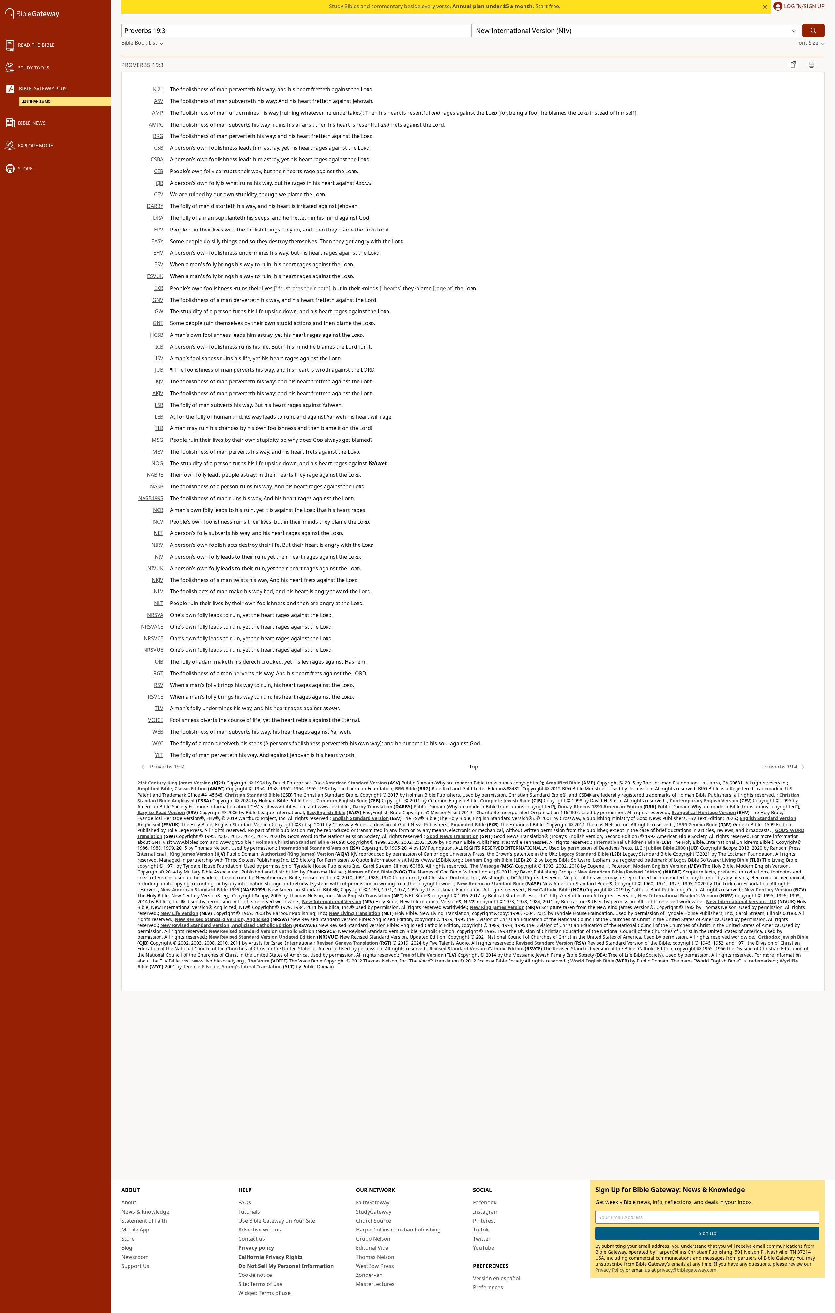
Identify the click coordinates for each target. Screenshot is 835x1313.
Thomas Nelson (375, 1257)
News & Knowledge (145, 1211)
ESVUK (155, 276)
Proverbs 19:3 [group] (142, 64)
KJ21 (158, 89)
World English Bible (592, 961)
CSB (158, 147)
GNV (157, 300)
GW (159, 311)
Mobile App (135, 1229)
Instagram (486, 1211)
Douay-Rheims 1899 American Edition (600, 806)
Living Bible (735, 860)
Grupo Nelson (373, 1238)
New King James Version (497, 907)
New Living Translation (354, 913)
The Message (484, 866)
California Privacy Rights (270, 1257)
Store (128, 1238)
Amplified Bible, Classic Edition (172, 788)
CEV (158, 194)
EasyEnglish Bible (326, 812)
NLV (158, 591)
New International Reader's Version (678, 895)
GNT (158, 323)
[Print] (811, 64)
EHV (158, 252)
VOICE (155, 720)
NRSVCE (153, 638)
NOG (157, 463)
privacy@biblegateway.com (686, 1270)
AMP (157, 112)
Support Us (135, 1266)
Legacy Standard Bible (584, 854)
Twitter (482, 1238)
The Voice (258, 961)
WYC (157, 743)
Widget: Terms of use (264, 1293)
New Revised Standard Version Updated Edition (262, 937)
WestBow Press (375, 1266)
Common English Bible (341, 801)
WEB (157, 731)
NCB (158, 510)
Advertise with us (259, 1229)
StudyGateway (373, 1211)
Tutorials (249, 1211)
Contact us (251, 1238)
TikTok (481, 1229)
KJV (159, 381)
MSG (157, 439)
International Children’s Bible (626, 842)
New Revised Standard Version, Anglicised (222, 919)
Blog (126, 1247)
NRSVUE (153, 649)
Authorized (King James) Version (297, 854)
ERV (158, 229)
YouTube (483, 1247)
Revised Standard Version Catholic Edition (476, 949)
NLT (158, 603)
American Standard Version (356, 783)
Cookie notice (255, 1274)
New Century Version (768, 890)
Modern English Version (660, 866)
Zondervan (369, 1274)
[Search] (813, 30)
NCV (158, 521)
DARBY (155, 206)
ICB (159, 346)
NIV (159, 556)
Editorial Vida (372, 1247)
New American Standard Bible (490, 883)
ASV (158, 101)
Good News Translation (452, 836)
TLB (159, 428)
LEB (159, 416)
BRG (158, 136)
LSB (159, 405)
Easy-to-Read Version (161, 812)
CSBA (157, 159)
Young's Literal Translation (252, 966)
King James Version (191, 854)
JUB (159, 369)
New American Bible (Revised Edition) (619, 872)
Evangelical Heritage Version (704, 812)
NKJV (157, 580)
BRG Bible (406, 788)
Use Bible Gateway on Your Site (276, 1220)
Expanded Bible (468, 824)
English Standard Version (360, 818)
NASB (156, 486)
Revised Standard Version (544, 943)
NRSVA (155, 615)
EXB (158, 287)
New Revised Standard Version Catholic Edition (261, 931)
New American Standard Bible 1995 (199, 890)
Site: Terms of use (260, 1284)
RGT (158, 673)
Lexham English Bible (488, 860)
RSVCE (155, 696)
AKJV (157, 393)
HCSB (156, 334)
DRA (158, 217)
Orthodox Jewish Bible (783, 937)
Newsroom (135, 1257)
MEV (157, 451)
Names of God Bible (370, 872)
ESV (158, 264)
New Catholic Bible (549, 890)
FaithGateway (372, 1202)
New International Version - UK (741, 901)
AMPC (156, 124)
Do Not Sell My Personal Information (286, 1266)
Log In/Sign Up (804, 6)
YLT (159, 755)
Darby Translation (372, 806)
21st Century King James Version (174, 783)
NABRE (155, 474)
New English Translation (363, 895)
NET (158, 533)
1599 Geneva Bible (696, 824)
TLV (159, 708)
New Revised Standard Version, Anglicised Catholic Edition (226, 925)
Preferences (488, 1287)
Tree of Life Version (422, 955)
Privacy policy (256, 1247)
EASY (157, 241)
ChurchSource (373, 1220)
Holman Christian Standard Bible (292, 842)
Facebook (485, 1202)
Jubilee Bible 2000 (666, 848)
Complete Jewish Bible (505, 801)
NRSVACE (152, 626)
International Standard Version (313, 848)
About (128, 1202)
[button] (798, 7)
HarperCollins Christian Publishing (398, 1229)
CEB (158, 171)
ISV (159, 358)
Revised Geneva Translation (347, 943)
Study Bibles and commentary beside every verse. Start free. (444, 6)
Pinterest (484, 1220)
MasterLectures (375, 1284)
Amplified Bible (563, 783)
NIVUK (155, 568)
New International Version (331, 901)
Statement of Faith (144, 1220)
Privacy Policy (609, 1270)
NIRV (157, 544)
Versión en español (496, 1278)
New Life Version (179, 913)
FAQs (244, 1202)
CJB (159, 183)
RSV (158, 685)
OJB (159, 661)
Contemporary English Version (704, 801)
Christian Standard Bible (252, 795)
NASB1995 (150, 498)
